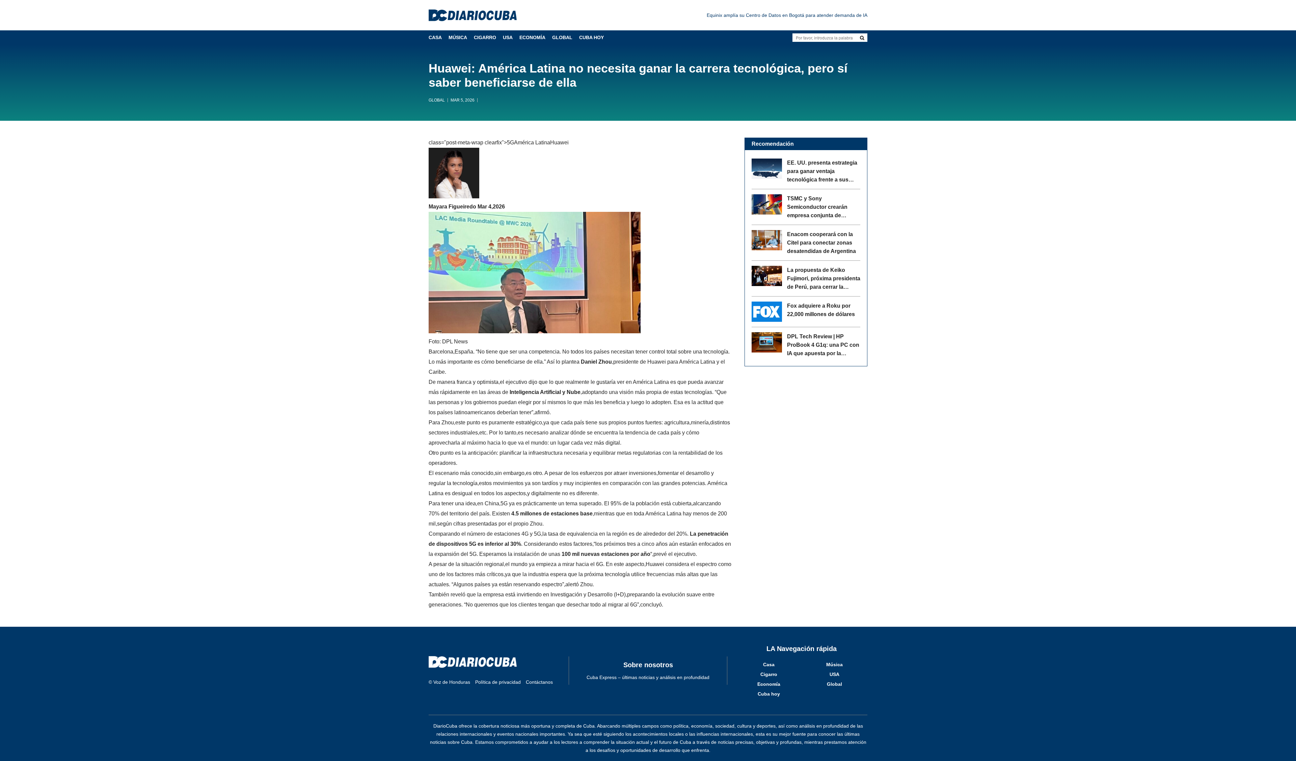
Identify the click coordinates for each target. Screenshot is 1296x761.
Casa (435, 37)
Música (458, 37)
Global (562, 37)
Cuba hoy (591, 37)
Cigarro (485, 37)
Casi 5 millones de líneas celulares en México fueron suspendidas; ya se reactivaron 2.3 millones (763, 15)
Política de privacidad (498, 682)
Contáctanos (539, 682)
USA (508, 37)
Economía (532, 37)
